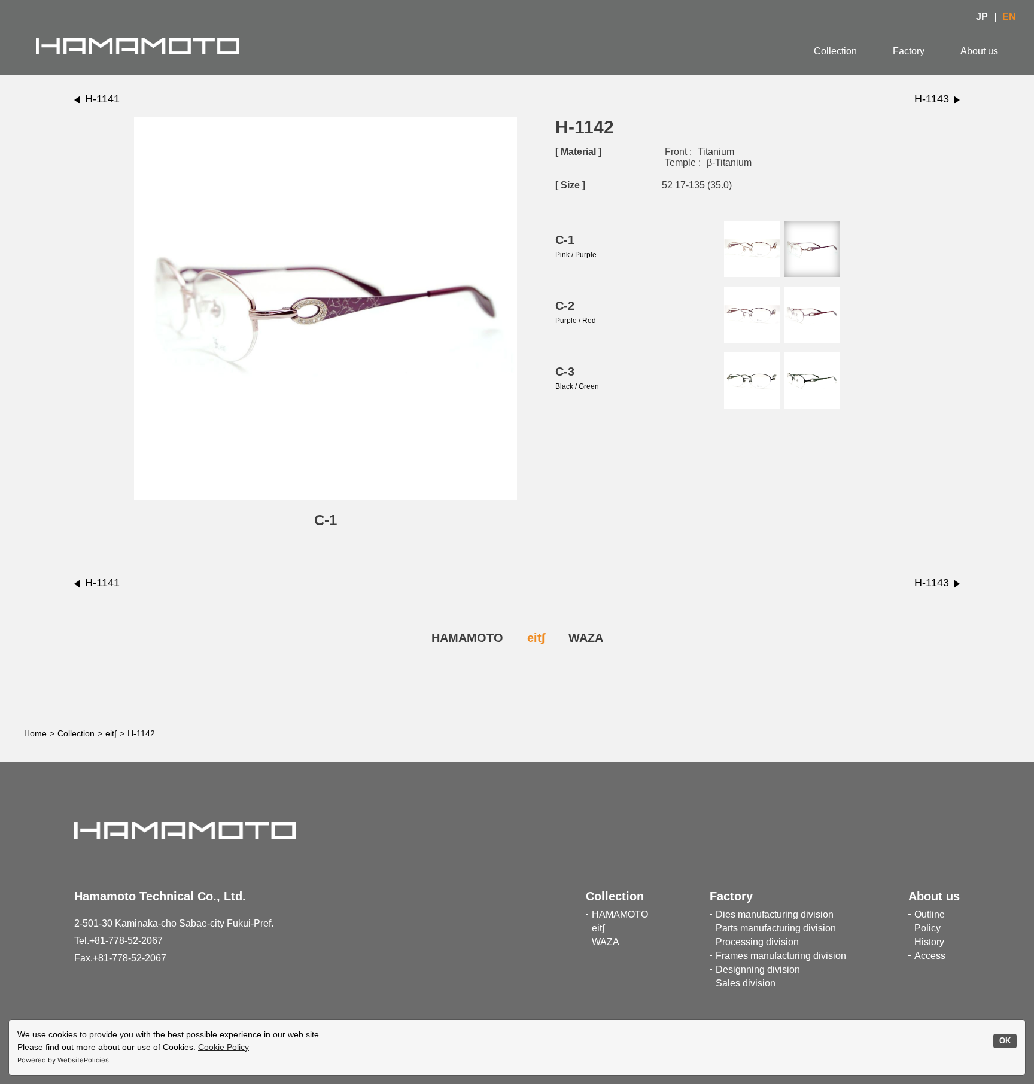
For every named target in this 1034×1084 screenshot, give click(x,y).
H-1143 (931, 99)
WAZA (585, 637)
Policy (927, 928)
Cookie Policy (223, 1047)
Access (929, 956)
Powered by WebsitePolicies (63, 1060)
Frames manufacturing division (781, 956)
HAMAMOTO (467, 637)
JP (982, 16)
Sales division (746, 983)
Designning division (758, 969)
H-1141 (102, 99)
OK (1005, 1041)
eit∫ (536, 637)
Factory (908, 51)
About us (979, 51)
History (929, 942)
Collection (835, 51)
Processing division (757, 942)
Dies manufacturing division (775, 914)
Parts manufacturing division (776, 928)
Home (35, 733)
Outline (929, 914)
